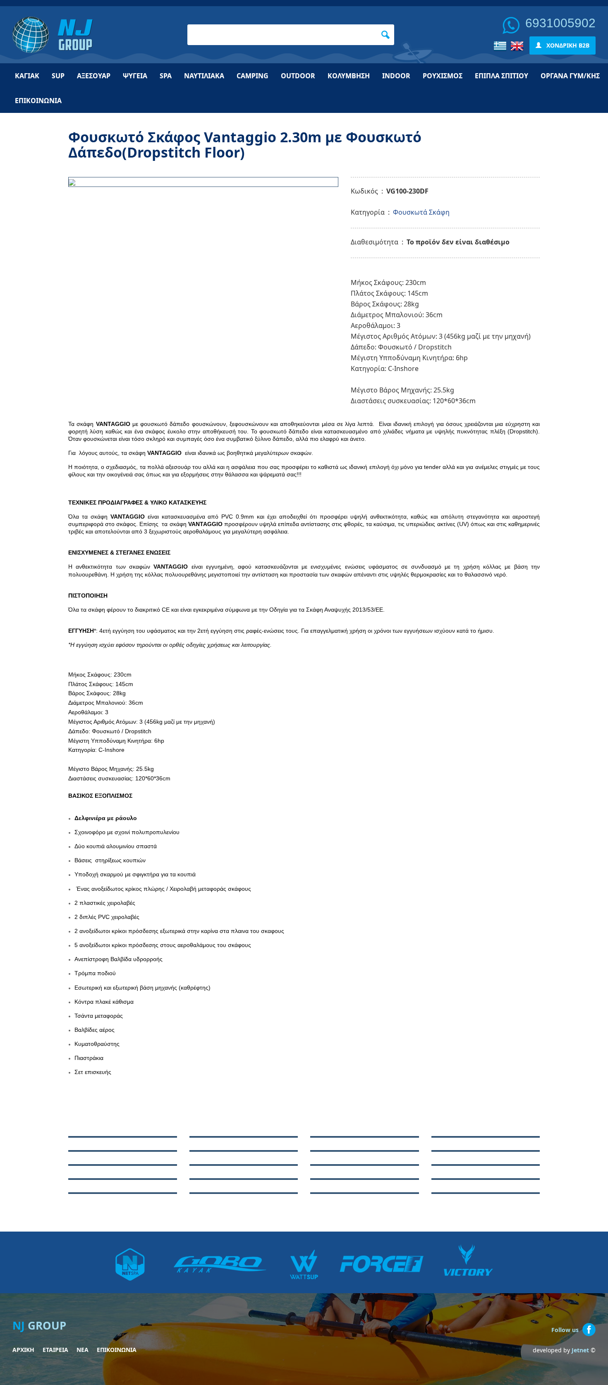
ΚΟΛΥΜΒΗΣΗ (349, 75)
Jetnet (580, 1350)
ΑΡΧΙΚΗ (23, 1350)
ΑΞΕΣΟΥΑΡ (93, 75)
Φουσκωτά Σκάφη (421, 212)
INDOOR (396, 75)
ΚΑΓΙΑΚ (27, 75)
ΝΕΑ (83, 1350)
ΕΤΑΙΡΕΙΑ (55, 1350)
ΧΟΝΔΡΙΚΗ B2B (565, 45)
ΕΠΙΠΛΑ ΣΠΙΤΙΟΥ (501, 75)
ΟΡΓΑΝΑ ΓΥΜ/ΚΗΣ (570, 75)
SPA (166, 75)
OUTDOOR (298, 75)
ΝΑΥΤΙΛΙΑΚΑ (204, 75)
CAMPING (252, 75)
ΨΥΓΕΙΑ (135, 75)
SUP (58, 75)
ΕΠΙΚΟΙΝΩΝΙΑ (38, 100)
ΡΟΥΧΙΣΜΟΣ (442, 75)
